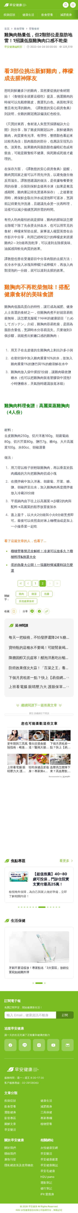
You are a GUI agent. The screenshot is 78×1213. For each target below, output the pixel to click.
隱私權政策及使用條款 (18, 1165)
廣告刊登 (10, 1159)
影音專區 (10, 1118)
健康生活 (46, 1100)
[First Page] (21, 583)
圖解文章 (10, 1124)
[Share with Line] (32, 611)
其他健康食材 (26, 601)
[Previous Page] (28, 583)
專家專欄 (46, 1118)
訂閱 (65, 1015)
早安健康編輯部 (13, 46)
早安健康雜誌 (49, 1165)
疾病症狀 (10, 1100)
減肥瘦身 (46, 1106)
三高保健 (46, 1112)
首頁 (6, 28)
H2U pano (47, 1177)
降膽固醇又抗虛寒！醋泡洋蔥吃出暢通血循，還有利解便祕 (39, 658)
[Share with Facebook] (39, 611)
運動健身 (10, 1112)
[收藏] (14, 611)
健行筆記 (46, 1188)
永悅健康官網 (49, 1148)
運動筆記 (46, 1182)
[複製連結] (47, 611)
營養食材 (34, 28)
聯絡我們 (10, 1153)
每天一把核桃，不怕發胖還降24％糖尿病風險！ (37, 638)
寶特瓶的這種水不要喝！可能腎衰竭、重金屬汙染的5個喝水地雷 (39, 648)
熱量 (46, 593)
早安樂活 (10, 1129)
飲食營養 (19, 28)
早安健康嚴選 (49, 1159)
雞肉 (21, 593)
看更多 (64, 861)
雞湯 (34, 593)
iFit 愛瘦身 (47, 1194)
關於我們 (10, 1148)
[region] (39, 885)
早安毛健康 (47, 1171)
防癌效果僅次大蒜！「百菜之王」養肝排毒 (39, 668)
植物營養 (46, 1124)
